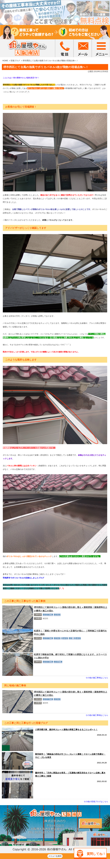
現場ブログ (15, 60)
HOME (5, 60)
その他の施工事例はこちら (97, 678)
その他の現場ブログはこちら (96, 801)
